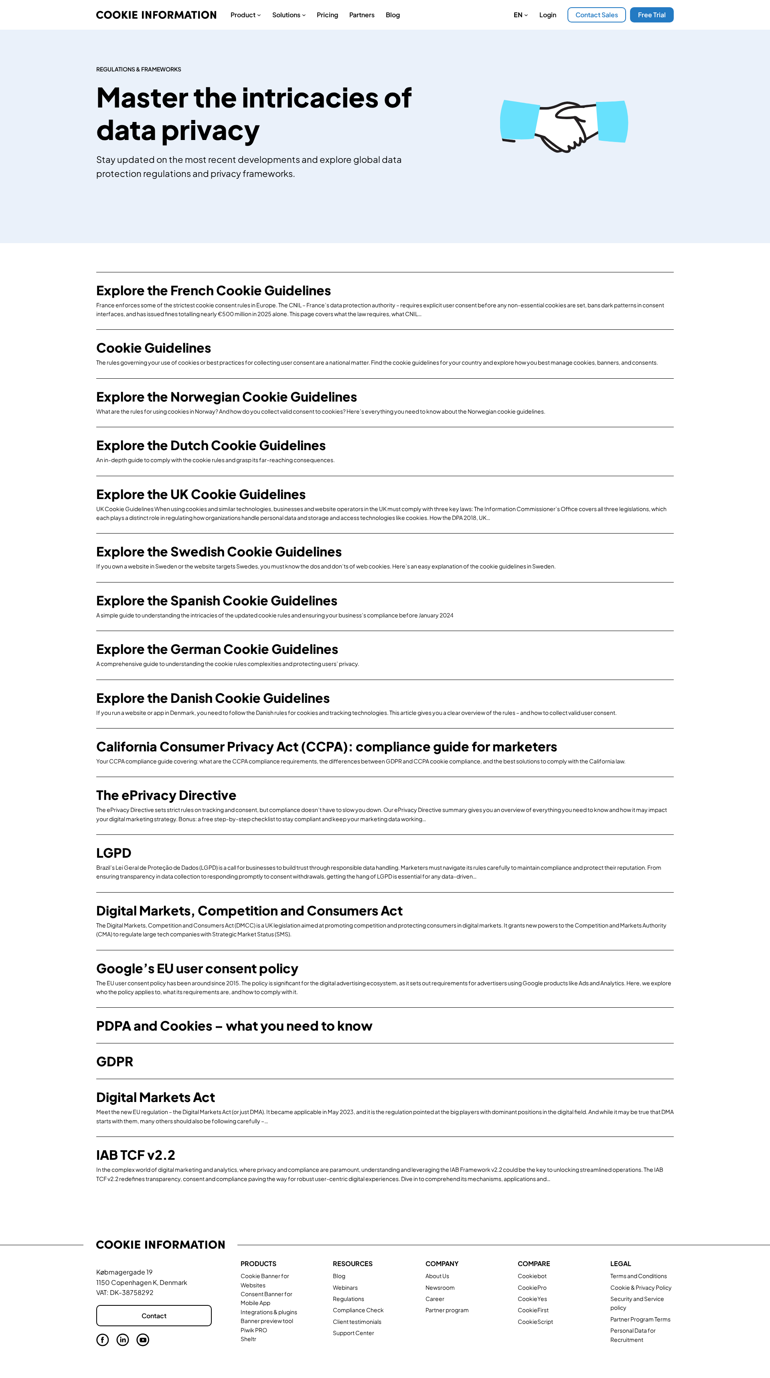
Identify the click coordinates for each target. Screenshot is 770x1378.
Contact (154, 1315)
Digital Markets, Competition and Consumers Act (249, 910)
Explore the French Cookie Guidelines (213, 290)
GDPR (114, 1061)
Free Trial (652, 14)
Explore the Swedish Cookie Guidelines (219, 551)
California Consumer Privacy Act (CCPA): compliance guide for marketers (326, 746)
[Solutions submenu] (304, 15)
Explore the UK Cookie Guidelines (201, 493)
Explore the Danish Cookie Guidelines (213, 697)
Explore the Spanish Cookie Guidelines (216, 600)
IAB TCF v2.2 (135, 1154)
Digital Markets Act (155, 1096)
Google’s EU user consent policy (197, 968)
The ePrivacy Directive (166, 794)
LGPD (114, 852)
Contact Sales (596, 14)
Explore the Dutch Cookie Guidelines (211, 444)
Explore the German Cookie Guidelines (217, 648)
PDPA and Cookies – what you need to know (234, 1025)
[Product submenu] (259, 15)
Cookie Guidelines (153, 347)
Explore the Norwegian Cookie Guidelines (226, 396)
